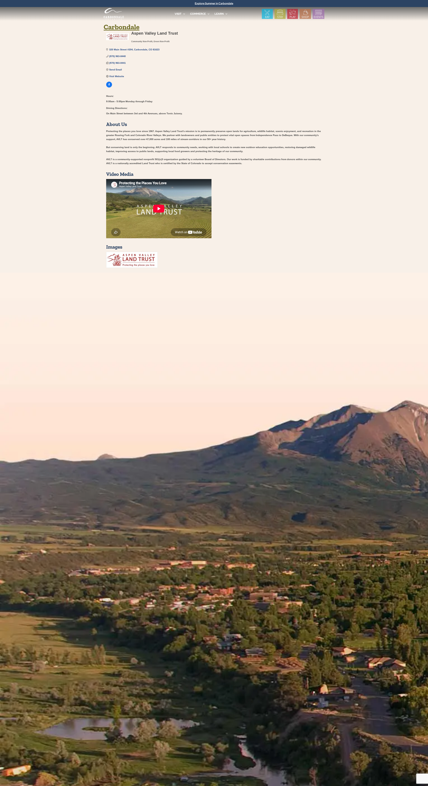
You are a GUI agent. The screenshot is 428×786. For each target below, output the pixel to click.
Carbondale (121, 27)
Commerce (198, 14)
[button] (184, 14)
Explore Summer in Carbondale (214, 3)
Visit (178, 14)
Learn (219, 14)
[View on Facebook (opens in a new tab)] (109, 86)
